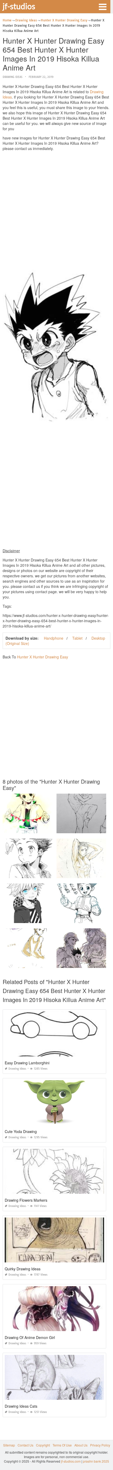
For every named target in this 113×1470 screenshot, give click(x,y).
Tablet (77, 638)
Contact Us (25, 1445)
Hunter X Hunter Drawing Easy (42, 656)
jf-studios (19, 6)
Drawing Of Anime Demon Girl (30, 1337)
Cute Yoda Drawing (21, 1131)
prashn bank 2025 (96, 1461)
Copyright (43, 1445)
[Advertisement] (56, 212)
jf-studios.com (71, 1461)
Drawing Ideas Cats (21, 1406)
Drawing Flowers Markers (26, 1200)
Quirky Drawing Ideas (22, 1268)
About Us (81, 1445)
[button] (102, 6)
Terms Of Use (62, 1445)
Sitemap (9, 1445)
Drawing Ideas (12, 77)
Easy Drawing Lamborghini (27, 1062)
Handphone (53, 638)
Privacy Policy (100, 1445)
